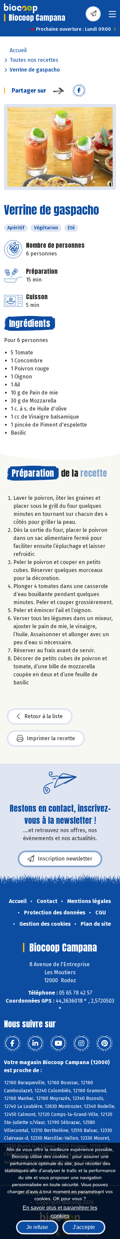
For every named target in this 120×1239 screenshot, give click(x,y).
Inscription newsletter (65, 859)
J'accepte (84, 1227)
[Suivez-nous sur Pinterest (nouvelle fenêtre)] (104, 1043)
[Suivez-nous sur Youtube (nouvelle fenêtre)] (58, 1043)
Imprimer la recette (51, 738)
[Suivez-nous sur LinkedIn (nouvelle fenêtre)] (35, 1043)
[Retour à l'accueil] (20, 8)
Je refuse (37, 1227)
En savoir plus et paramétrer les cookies (60, 1211)
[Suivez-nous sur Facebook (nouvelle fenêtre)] (12, 1043)
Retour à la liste (43, 716)
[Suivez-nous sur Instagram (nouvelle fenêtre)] (81, 1043)
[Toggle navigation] (112, 16)
